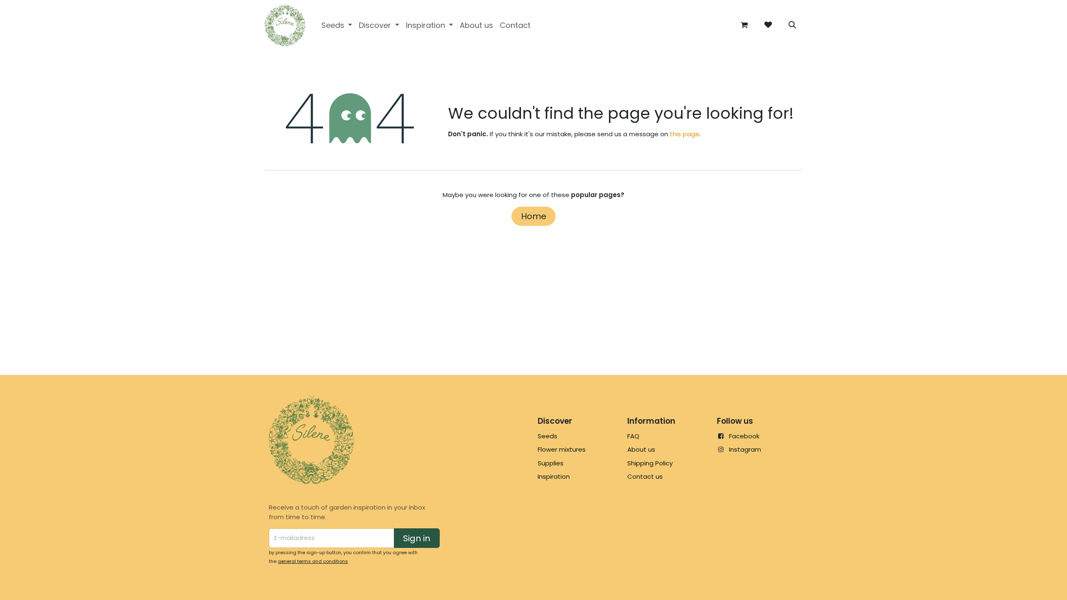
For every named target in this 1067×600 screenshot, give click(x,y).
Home (533, 216)
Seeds (547, 436)
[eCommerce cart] (744, 25)
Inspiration (554, 476)
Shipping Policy (650, 463)
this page (684, 134)
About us (641, 449)
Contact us (645, 476)
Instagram (745, 449)
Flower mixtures (562, 449)
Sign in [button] (416, 538)
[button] (792, 25)
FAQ (633, 436)
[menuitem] (337, 25)
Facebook (744, 436)
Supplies (551, 463)
